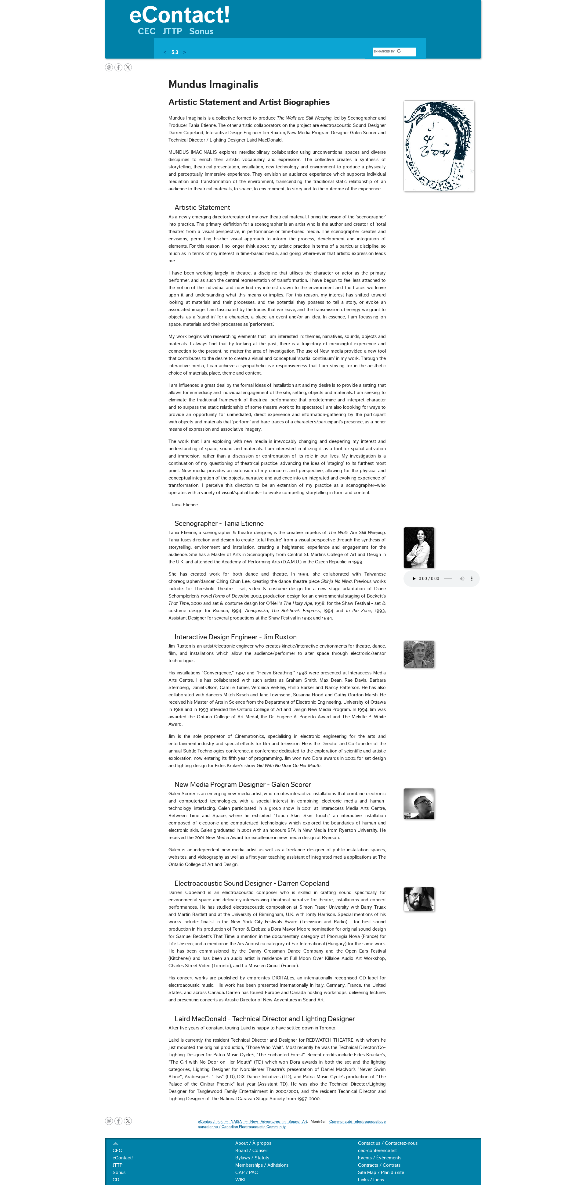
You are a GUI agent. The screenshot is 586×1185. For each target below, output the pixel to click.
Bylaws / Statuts (252, 1157)
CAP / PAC (246, 1172)
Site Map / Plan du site (381, 1172)
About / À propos (253, 1143)
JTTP (172, 31)
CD (116, 1179)
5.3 (175, 52)
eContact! (123, 1157)
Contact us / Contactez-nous (388, 1143)
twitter (128, 67)
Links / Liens (371, 1179)
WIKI (240, 1179)
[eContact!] (302, 14)
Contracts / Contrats (379, 1165)
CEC (147, 31)
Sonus (201, 31)
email (109, 67)
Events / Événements (379, 1157)
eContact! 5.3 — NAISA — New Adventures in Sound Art (252, 1121)
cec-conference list (377, 1150)
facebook (118, 67)
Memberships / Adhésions (261, 1165)
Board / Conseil (251, 1150)
